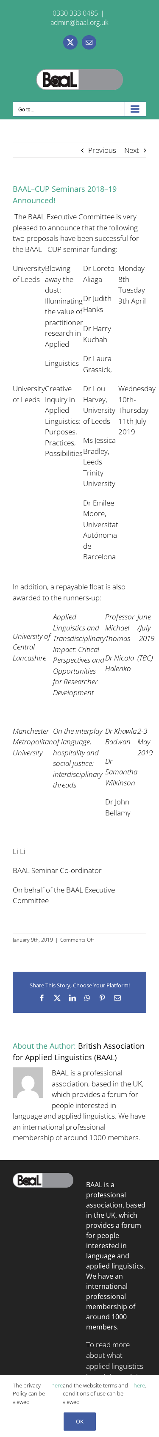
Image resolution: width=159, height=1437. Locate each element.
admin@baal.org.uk (79, 22)
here (57, 1385)
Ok (80, 1421)
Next (131, 150)
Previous (102, 150)
